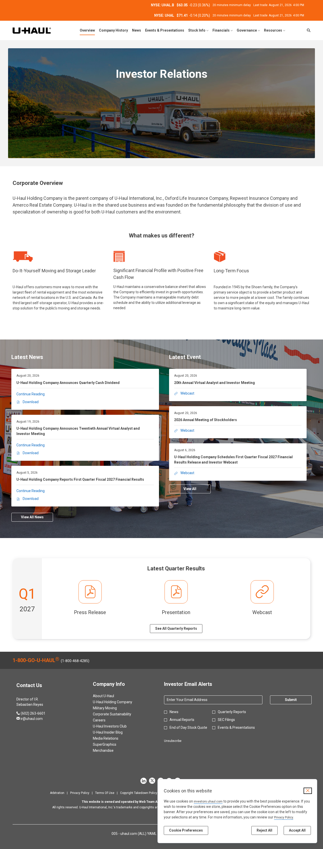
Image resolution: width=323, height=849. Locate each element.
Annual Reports (182, 720)
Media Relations (111, 738)
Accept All (297, 830)
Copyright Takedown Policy (138, 793)
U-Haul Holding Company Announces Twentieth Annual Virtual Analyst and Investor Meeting (78, 431)
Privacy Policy (283, 817)
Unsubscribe (172, 741)
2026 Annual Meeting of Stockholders (205, 420)
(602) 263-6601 (30, 713)
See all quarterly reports (176, 628)
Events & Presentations (236, 727)
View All (189, 489)
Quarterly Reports (232, 712)
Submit (291, 700)
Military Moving (111, 708)
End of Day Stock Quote (188, 727)
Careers (105, 720)
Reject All (264, 830)
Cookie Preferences (186, 830)
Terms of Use (104, 793)
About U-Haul (109, 696)
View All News (32, 517)
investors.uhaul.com (208, 801)
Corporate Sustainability (118, 714)
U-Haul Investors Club (116, 726)
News (174, 712)
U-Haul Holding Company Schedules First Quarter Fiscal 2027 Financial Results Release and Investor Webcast (233, 459)
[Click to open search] (307, 30)
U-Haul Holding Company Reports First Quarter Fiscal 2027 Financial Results (80, 479)
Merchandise (109, 750)
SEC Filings (226, 720)
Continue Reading (30, 394)
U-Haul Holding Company (118, 702)
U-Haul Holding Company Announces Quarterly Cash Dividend (68, 383)
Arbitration (57, 793)
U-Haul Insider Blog (114, 732)
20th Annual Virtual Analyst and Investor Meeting (214, 383)
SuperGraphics (110, 744)
